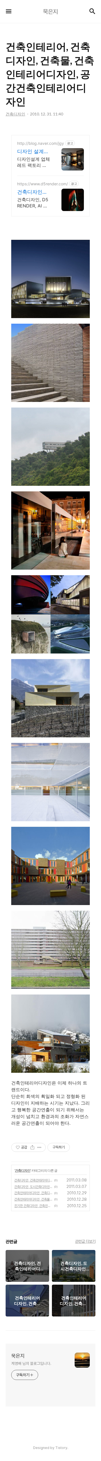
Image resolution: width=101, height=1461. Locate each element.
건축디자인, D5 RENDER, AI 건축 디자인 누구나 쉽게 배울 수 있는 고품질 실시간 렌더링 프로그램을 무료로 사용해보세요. (33, 203)
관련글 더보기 (85, 1241)
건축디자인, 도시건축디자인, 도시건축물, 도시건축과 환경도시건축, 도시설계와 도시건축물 (33, 1187)
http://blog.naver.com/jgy (40, 143)
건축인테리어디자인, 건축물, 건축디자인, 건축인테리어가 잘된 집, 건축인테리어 (33, 1199)
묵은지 (18, 1356)
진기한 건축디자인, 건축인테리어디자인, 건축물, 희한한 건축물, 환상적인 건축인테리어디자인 (33, 1206)
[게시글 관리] (39, 1147)
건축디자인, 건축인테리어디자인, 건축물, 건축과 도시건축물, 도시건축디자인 (33, 1180)
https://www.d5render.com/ (42, 183)
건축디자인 (22, 1170)
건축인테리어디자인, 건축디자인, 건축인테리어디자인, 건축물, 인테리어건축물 (33, 1193)
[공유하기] (32, 1147)
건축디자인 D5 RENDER (31, 192)
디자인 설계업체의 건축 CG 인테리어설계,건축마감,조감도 (33, 151)
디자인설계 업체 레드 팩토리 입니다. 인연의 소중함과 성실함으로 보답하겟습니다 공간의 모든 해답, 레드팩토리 (33, 162)
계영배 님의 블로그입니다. (31, 1363)
